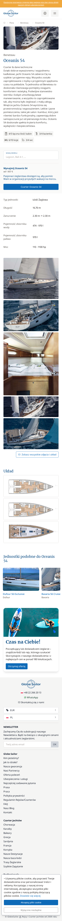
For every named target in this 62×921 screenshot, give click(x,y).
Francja (7, 845)
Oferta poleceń (11, 774)
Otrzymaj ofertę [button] (16, 666)
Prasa (6, 787)
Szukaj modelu (11, 153)
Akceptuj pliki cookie (31, 902)
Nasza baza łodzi (12, 858)
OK (54, 744)
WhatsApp (32, 697)
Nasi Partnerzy (11, 770)
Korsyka (7, 849)
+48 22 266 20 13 (32, 692)
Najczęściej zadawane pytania (19, 783)
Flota (12, 22)
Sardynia (8, 841)
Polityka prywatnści (14, 795)
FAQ (5, 804)
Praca (6, 791)
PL (11, 717)
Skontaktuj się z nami (32, 702)
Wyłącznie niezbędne (31, 910)
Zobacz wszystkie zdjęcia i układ (39, 454)
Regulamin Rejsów (13, 799)
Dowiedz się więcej (30, 895)
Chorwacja (9, 824)
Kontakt (7, 812)
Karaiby (7, 828)
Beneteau (24, 22)
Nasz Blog (8, 808)
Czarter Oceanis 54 (31, 186)
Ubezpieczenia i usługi (15, 779)
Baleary (7, 833)
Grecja (7, 837)
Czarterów (30, 799)
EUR (12, 710)
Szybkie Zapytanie (13, 866)
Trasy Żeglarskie (12, 862)
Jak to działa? (10, 762)
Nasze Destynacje (13, 853)
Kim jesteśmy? (11, 758)
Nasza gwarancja (12, 766)
